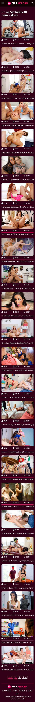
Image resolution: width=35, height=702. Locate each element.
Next (24, 677)
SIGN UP (22, 690)
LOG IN (14, 690)
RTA (17, 693)
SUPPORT (6, 690)
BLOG (30, 690)
